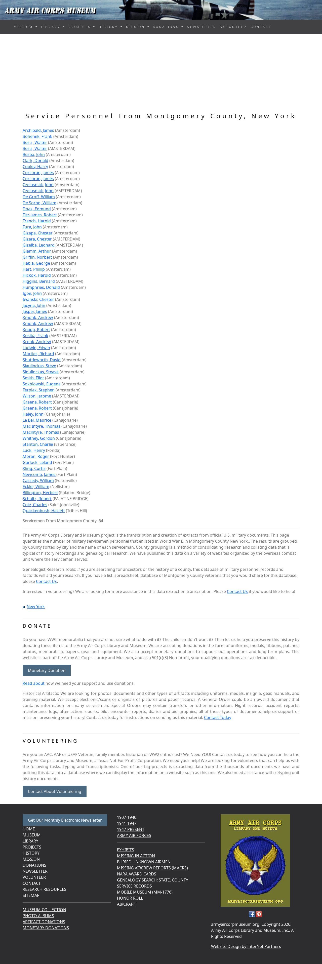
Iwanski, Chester (38, 299)
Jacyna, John (34, 305)
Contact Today (217, 717)
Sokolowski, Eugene (42, 384)
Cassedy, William (38, 480)
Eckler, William (36, 486)
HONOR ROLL (130, 898)
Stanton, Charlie (38, 444)
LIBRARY (30, 841)
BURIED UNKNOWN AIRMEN (144, 862)
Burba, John (34, 154)
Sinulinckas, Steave (41, 372)
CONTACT (261, 27)
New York (36, 606)
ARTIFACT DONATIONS (44, 922)
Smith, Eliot (33, 378)
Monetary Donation (46, 670)
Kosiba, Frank (35, 335)
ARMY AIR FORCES (134, 835)
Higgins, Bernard (39, 281)
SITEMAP (31, 895)
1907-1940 (126, 817)
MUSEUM (32, 835)
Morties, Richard (38, 353)
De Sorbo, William (39, 203)
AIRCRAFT (126, 904)
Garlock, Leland (37, 462)
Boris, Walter (35, 142)
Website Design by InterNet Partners (246, 946)
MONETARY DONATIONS (46, 928)
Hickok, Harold (37, 275)
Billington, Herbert (40, 492)
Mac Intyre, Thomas (41, 426)
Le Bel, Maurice (37, 420)
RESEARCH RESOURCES (44, 889)
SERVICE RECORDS (134, 886)
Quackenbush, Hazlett (44, 510)
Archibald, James (38, 130)
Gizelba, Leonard (39, 245)
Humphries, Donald (41, 287)
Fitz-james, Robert (40, 215)
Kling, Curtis (34, 468)
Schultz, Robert (37, 498)
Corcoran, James (38, 172)
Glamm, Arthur (37, 251)
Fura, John (32, 227)
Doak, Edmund (37, 209)
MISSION (31, 859)
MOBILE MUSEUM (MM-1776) (145, 892)
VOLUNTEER (233, 27)
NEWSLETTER (201, 27)
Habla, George (36, 263)
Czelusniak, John (38, 184)
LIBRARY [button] (51, 27)
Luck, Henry (34, 450)
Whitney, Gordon (39, 438)
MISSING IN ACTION (136, 856)
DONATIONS (34, 865)
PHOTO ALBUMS (38, 915)
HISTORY (31, 853)
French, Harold (37, 221)
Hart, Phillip (34, 269)
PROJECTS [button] (80, 27)
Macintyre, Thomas (41, 432)
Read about (34, 683)
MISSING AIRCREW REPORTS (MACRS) (152, 868)
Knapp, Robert (36, 329)
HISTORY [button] (109, 27)
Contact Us (46, 581)
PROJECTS (32, 847)
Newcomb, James (39, 474)
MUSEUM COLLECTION (44, 909)
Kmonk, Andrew (38, 317)
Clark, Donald (35, 160)
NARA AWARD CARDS (136, 874)
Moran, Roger (36, 456)
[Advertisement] (161, 74)
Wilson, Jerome (37, 396)
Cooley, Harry (35, 166)
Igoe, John (32, 293)
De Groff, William (39, 196)
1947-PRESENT (130, 829)
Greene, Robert (37, 402)
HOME (29, 829)
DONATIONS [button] (167, 27)
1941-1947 (126, 823)
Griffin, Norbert (37, 257)
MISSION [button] (136, 27)
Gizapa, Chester (38, 233)
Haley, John (33, 414)
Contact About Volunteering (54, 791)
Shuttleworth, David (42, 360)
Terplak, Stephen (39, 390)
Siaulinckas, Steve (39, 366)
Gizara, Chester (37, 239)
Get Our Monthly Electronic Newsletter (65, 820)
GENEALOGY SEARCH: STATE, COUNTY (152, 880)
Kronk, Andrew (37, 341)
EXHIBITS (125, 850)
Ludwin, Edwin (36, 347)
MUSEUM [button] (24, 27)
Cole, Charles (35, 504)
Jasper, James (35, 311)
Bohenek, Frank (37, 136)
